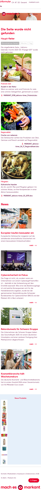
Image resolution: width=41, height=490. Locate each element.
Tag (30, 43)
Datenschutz (30, 474)
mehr (31, 245)
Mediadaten (12, 474)
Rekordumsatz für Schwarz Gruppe (19, 329)
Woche (24, 43)
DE (19, 2)
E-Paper (34, 480)
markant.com (34, 2)
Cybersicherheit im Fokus (14, 275)
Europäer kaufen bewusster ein (17, 232)
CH (13, 2)
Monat (10, 43)
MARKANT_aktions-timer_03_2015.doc (18, 196)
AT (16, 2)
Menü (31, 14)
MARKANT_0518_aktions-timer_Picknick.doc (20, 95)
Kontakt (3, 474)
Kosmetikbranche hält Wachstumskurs (12, 375)
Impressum (21, 474)
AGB (37, 474)
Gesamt (24, 2)
